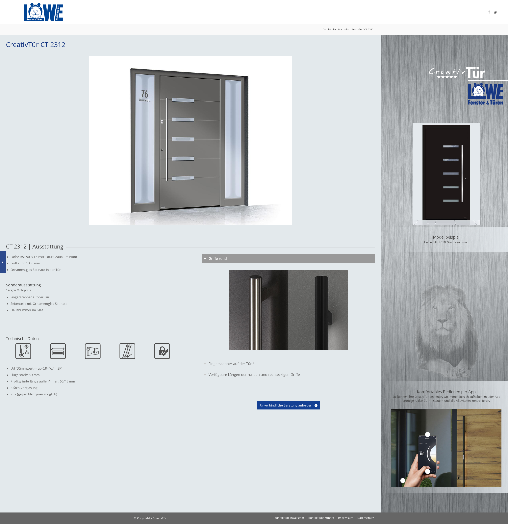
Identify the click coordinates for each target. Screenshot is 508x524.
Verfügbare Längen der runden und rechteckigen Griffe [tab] (254, 374)
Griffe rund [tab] (218, 258)
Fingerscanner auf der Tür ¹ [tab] (231, 363)
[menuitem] (473, 12)
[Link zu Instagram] (495, 12)
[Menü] (473, 12)
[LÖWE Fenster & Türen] (43, 12)
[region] (288, 309)
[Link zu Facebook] (489, 12)
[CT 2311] (3, 262)
